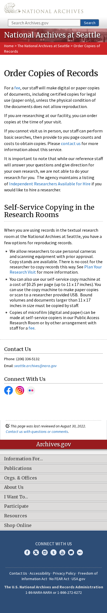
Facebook (8, 390)
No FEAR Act (59, 578)
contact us (71, 143)
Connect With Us (53, 543)
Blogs (71, 552)
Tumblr (53, 552)
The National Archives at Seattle (44, 45)
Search (89, 22)
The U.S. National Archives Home (43, 9)
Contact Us (18, 573)
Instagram (19, 390)
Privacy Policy (64, 573)
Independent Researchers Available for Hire (50, 183)
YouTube (62, 552)
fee (17, 87)
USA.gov (78, 578)
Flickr (31, 390)
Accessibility (40, 573)
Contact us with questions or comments (37, 431)
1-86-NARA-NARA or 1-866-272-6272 (54, 592)
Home (9, 45)
